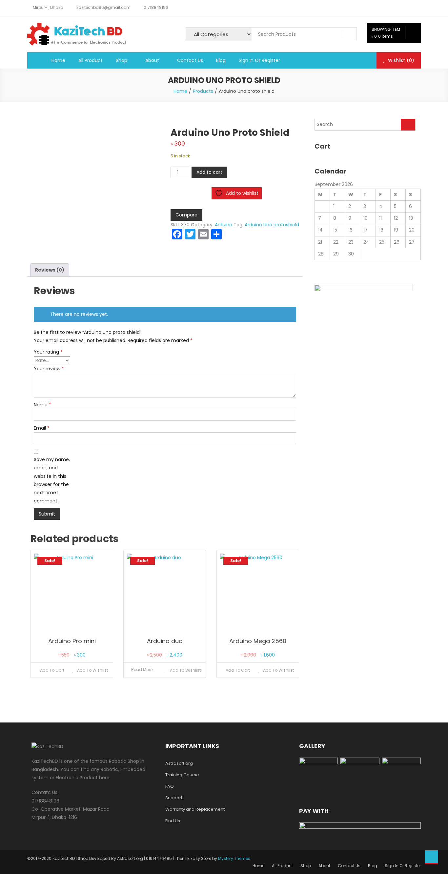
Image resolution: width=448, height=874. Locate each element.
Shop (121, 60)
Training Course (182, 775)
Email (42, 428)
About (152, 60)
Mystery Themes (234, 858)
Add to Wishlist (92, 670)
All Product (90, 60)
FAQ (169, 786)
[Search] (408, 125)
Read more (142, 669)
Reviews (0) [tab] (49, 270)
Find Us (172, 821)
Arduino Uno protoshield (272, 224)
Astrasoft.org (179, 763)
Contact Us (190, 60)
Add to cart (209, 172)
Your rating (48, 352)
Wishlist (400, 60)
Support (173, 798)
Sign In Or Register (259, 60)
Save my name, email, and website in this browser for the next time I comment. (52, 480)
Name (42, 404)
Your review (49, 368)
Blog (221, 60)
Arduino (223, 224)
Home (58, 60)
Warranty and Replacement (195, 809)
